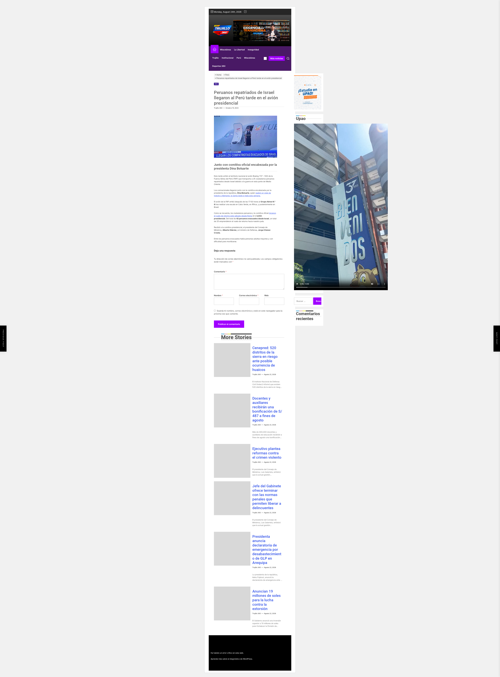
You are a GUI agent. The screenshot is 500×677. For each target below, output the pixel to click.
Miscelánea (225, 49)
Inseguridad (253, 49)
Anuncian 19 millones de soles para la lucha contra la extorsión (266, 600)
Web (266, 295)
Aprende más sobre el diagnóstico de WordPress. (232, 659)
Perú (239, 58)
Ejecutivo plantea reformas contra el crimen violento (266, 453)
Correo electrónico (248, 295)
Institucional (227, 58)
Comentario (220, 271)
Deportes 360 (218, 66)
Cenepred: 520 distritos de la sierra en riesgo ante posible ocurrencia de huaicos (265, 359)
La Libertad (239, 49)
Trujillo (215, 58)
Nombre (218, 295)
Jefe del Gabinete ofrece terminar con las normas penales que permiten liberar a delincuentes (266, 497)
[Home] (214, 49)
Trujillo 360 (218, 108)
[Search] (288, 58)
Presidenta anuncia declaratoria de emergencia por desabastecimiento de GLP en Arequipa (266, 549)
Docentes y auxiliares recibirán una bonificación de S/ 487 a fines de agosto (267, 409)
